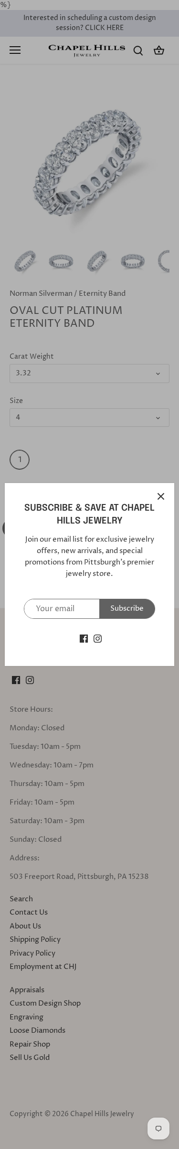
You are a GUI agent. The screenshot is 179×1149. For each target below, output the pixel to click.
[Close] (160, 496)
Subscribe (127, 609)
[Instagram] (98, 638)
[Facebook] (84, 638)
